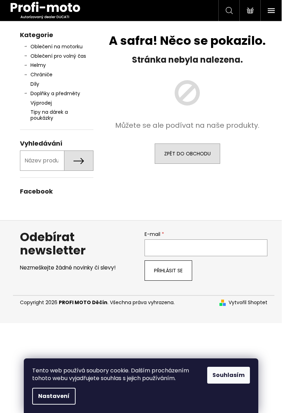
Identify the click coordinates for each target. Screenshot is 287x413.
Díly (34, 84)
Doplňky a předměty (55, 93)
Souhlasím (228, 375)
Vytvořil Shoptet (248, 302)
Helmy (38, 65)
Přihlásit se (168, 270)
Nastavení (54, 396)
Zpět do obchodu (187, 153)
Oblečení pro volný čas (58, 55)
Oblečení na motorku (56, 46)
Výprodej (41, 102)
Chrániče (41, 74)
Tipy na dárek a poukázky (49, 114)
